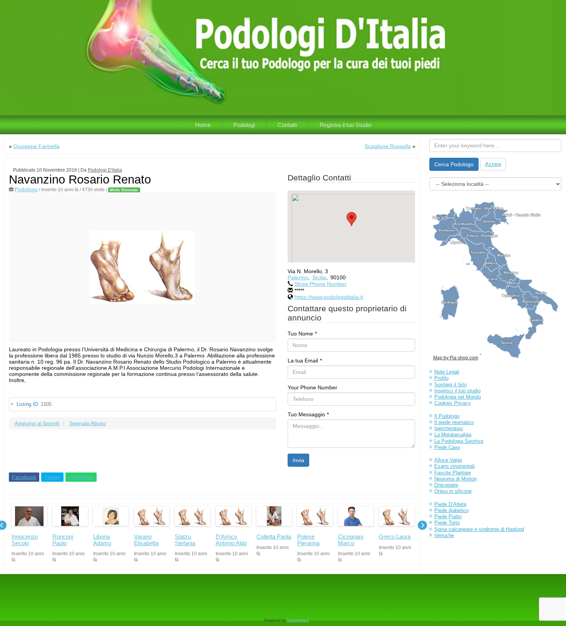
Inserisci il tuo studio (457, 391)
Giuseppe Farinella (36, 146)
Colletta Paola (273, 536)
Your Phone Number (312, 387)
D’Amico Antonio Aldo (231, 539)
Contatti (287, 125)
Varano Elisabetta (146, 539)
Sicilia (319, 277)
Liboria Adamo (102, 539)
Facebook (24, 477)
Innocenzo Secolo (25, 539)
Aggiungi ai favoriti (37, 423)
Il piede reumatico (454, 422)
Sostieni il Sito (450, 384)
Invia (298, 460)
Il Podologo (446, 416)
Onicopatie (446, 485)
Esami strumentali (454, 466)
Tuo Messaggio (308, 414)
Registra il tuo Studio (345, 125)
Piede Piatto (448, 516)
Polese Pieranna (308, 539)
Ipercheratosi (448, 428)
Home (203, 125)
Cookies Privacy (452, 403)
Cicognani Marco (350, 539)
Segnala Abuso (87, 423)
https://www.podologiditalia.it (329, 297)
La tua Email (305, 360)
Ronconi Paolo (62, 539)
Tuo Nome (302, 334)
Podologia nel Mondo (457, 397)
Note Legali (446, 372)
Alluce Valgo (448, 460)
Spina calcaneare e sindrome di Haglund (479, 529)
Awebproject (298, 620)
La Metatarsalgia (452, 434)
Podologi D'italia (105, 170)
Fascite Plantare (452, 473)
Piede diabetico (451, 510)
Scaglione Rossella (388, 146)
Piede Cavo (447, 447)
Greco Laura (394, 536)
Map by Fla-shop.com (455, 358)
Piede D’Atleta (450, 504)
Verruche (444, 535)
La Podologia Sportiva (458, 441)
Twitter (52, 477)
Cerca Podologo (454, 164)
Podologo (26, 189)
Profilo (441, 378)
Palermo (298, 277)
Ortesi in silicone (453, 491)
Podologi (244, 125)
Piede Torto (447, 523)
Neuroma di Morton (455, 479)
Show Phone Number (321, 284)
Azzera (493, 164)
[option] (29, 535)
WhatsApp (81, 477)
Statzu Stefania (185, 539)
